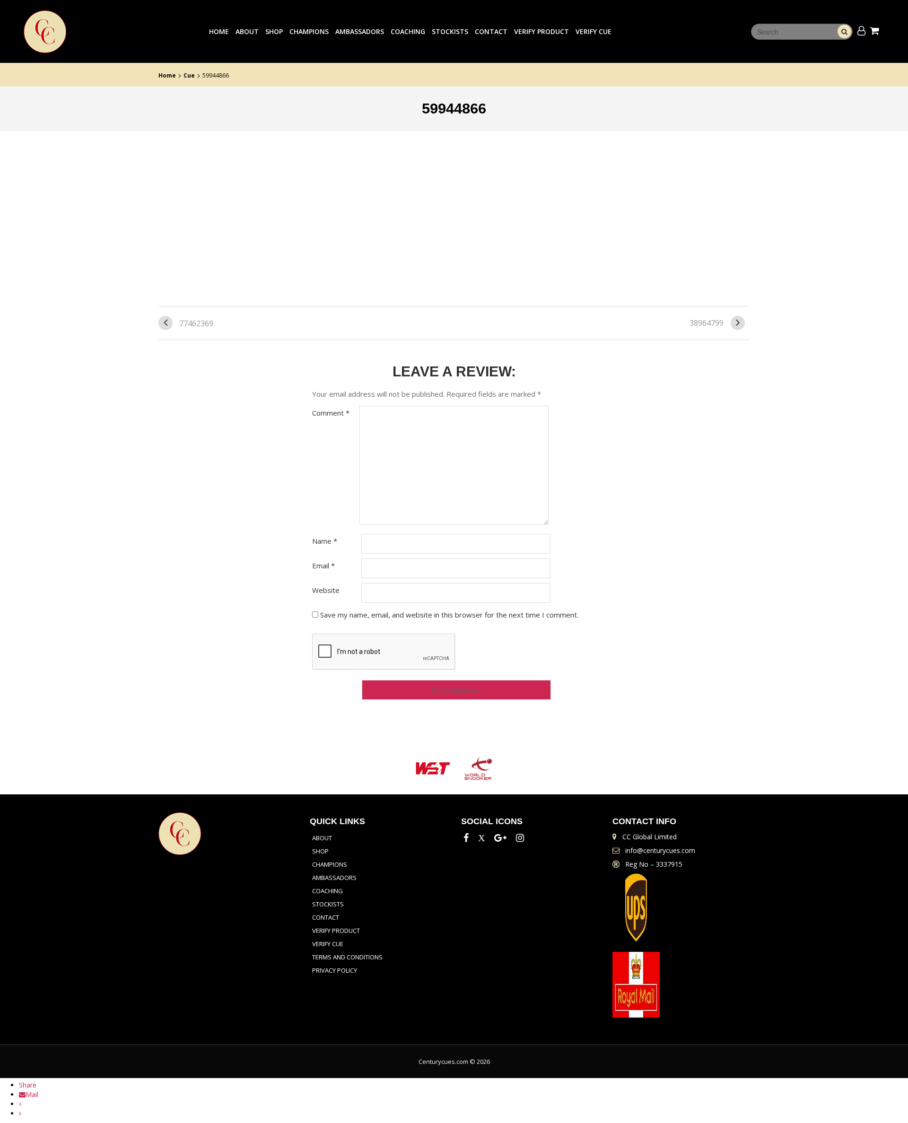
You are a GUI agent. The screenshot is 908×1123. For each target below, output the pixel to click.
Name (324, 541)
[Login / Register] (861, 30)
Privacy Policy (334, 970)
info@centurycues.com (660, 850)
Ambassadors (359, 31)
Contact (491, 31)
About (247, 31)
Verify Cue (593, 31)
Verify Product (541, 31)
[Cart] (876, 30)
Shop (274, 31)
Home (219, 31)
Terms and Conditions (347, 957)
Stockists (450, 31)
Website (326, 590)
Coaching (408, 31)
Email (323, 565)
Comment (330, 413)
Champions (309, 31)
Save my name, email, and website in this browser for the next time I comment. (449, 614)
